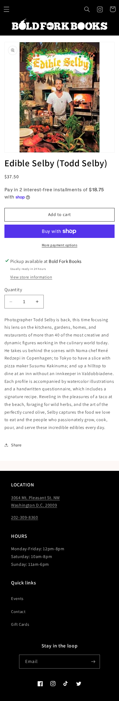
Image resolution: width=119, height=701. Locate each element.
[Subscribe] (93, 661)
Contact (18, 611)
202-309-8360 (24, 517)
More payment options (59, 245)
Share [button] (16, 445)
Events (17, 598)
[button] (6, 9)
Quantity (13, 290)
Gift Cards (20, 624)
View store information (31, 277)
